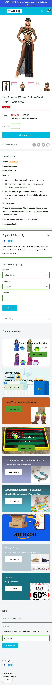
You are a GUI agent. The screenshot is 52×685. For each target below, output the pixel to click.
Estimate (10, 308)
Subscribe (10, 645)
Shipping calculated (19, 118)
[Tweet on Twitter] (43, 145)
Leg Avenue (13, 161)
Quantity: (6, 126)
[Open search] (42, 11)
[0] (47, 11)
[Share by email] (48, 145)
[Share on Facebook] (34, 145)
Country (5, 270)
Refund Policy (7, 318)
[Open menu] (3, 11)
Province (6, 281)
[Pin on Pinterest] (38, 145)
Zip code (5, 293)
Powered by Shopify (9, 676)
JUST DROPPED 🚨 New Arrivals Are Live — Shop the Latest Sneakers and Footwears (26, 3)
